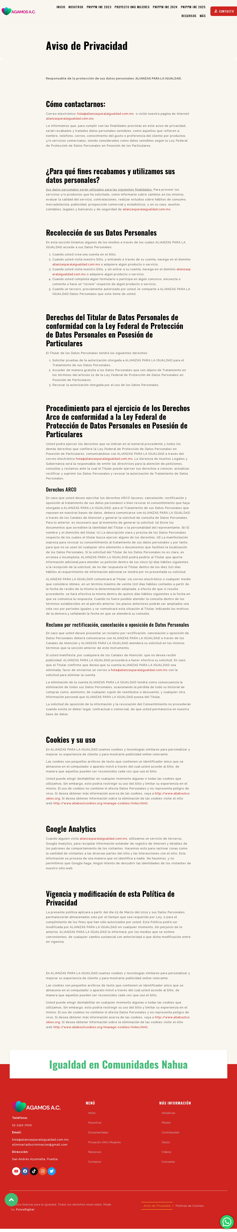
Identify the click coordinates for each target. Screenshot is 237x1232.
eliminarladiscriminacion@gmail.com (40, 1144)
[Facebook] (25, 1171)
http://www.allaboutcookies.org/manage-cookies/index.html (101, 803)
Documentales (98, 1132)
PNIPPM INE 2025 (193, 7)
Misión (166, 1122)
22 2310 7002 (22, 1125)
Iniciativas (168, 1113)
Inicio (61, 7)
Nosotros (76, 7)
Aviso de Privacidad (157, 1205)
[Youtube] (16, 1171)
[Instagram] (43, 1171)
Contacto (94, 1161)
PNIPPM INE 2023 (99, 7)
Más (203, 15)
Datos (166, 1142)
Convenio (168, 1161)
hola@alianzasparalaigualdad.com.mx (105, 113)
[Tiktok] (34, 1171)
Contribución (170, 1132)
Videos (166, 1152)
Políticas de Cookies (190, 1205)
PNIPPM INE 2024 (165, 7)
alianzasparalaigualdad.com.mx (70, 118)
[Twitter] (52, 1171)
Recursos (189, 15)
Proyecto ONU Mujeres (132, 7)
